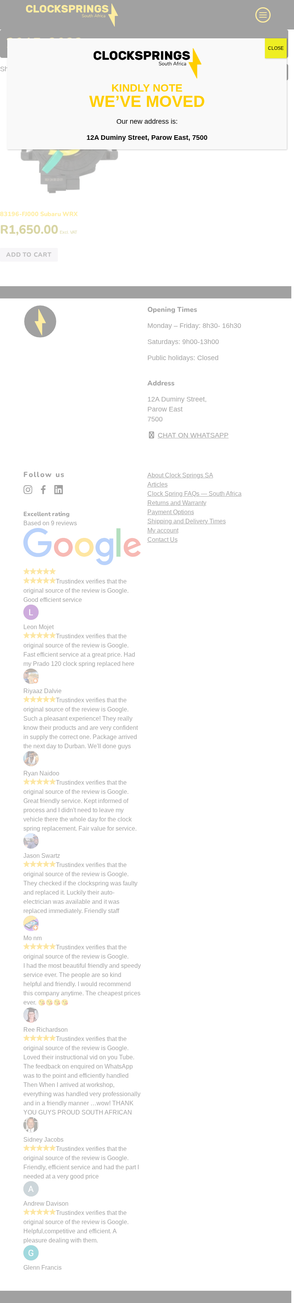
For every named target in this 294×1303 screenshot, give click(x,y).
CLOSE (276, 48)
